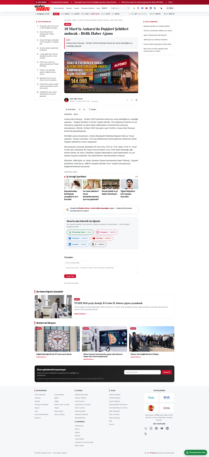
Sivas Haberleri (59, 8)
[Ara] (128, 8)
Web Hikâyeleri (80, 411)
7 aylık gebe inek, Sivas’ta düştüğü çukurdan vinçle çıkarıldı (82, 2)
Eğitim (56, 398)
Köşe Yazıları (58, 411)
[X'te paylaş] (132, 100)
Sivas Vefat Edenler (41, 414)
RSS (110, 421)
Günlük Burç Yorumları (83, 404)
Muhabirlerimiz (80, 418)
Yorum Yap (70, 276)
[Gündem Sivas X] (155, 8)
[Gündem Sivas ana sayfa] (42, 8)
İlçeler (105, 8)
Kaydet (93, 109)
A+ (84, 109)
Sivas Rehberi (59, 395)
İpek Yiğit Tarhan (76, 99)
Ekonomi (38, 418)
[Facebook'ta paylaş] (127, 100)
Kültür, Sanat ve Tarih (61, 404)
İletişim (77, 432)
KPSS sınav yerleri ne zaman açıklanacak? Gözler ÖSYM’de (129, 2)
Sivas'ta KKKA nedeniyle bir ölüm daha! (157, 44)
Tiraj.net (153, 453)
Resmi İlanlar (79, 445)
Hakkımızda (79, 426)
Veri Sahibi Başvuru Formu (118, 408)
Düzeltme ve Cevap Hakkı (84, 442)
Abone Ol (167, 372)
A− (80, 109)
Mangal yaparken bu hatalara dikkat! (157, 26)
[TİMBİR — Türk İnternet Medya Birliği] (151, 397)
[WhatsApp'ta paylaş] (136, 100)
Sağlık (74, 20)
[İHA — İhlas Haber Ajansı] (167, 408)
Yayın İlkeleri (79, 439)
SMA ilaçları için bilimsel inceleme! (155, 39)
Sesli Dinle (71, 109)
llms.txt (111, 424)
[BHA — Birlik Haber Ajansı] (167, 397)
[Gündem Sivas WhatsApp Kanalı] (134, 8)
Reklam (77, 436)
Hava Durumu (80, 401)
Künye (77, 429)
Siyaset (76, 8)
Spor (36, 411)
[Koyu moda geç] (161, 8)
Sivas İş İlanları (59, 414)
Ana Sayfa (67, 20)
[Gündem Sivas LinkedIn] (150, 8)
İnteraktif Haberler (81, 414)
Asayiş (99, 8)
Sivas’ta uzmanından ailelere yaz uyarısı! (158, 30)
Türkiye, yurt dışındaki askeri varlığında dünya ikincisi (174, 2)
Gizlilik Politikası (114, 398)
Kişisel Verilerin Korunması (118, 404)
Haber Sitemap (114, 418)
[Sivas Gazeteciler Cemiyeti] (151, 408)
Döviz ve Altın (80, 408)
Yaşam (56, 408)
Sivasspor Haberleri (87, 8)
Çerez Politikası (114, 401)
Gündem (69, 8)
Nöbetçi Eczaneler (81, 395)
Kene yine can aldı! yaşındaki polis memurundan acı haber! (156, 50)
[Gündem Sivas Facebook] (142, 8)
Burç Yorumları (114, 414)
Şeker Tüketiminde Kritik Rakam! (155, 35)
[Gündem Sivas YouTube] (146, 8)
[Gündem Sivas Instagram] (138, 8)
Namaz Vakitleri (80, 398)
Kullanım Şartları (115, 395)
